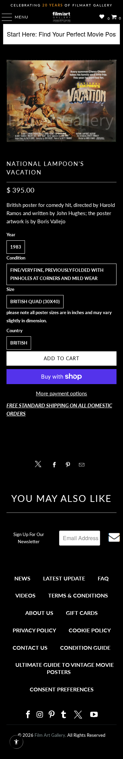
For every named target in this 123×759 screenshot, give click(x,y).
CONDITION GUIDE (85, 647)
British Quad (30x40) (35, 301)
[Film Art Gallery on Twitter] (78, 714)
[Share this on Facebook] (56, 465)
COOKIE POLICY (90, 630)
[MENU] (3, 17)
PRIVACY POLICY (34, 630)
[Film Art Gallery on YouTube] (94, 714)
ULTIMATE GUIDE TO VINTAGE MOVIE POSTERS (64, 668)
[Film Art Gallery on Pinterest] (52, 714)
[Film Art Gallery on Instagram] (40, 714)
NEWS (22, 578)
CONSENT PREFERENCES (62, 689)
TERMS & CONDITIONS (78, 595)
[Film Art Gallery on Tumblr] (63, 714)
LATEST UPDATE (64, 578)
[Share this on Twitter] (39, 463)
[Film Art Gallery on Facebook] (28, 714)
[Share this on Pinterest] (69, 465)
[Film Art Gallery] (61, 17)
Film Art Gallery (50, 735)
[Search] (61, 37)
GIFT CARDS (82, 612)
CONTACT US (30, 647)
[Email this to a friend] (83, 465)
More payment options (61, 393)
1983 (15, 247)
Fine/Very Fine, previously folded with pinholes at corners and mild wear (57, 274)
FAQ (103, 578)
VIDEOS (25, 595)
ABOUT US (39, 612)
